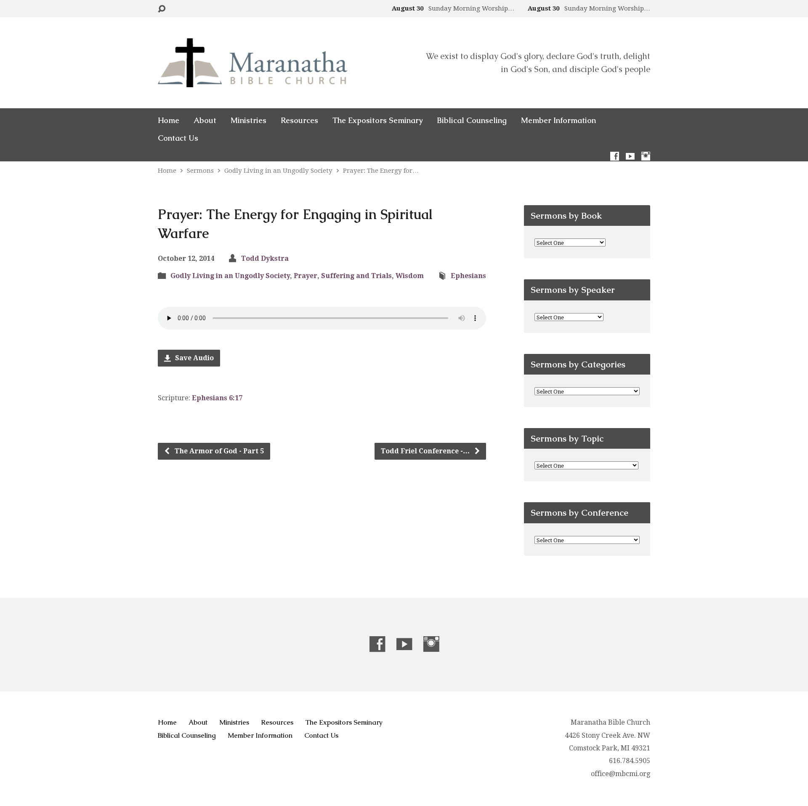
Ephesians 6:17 (217, 398)
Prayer (305, 276)
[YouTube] (630, 156)
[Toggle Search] (161, 9)
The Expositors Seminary (377, 120)
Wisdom (410, 276)
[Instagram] (645, 156)
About (205, 120)
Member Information (558, 120)
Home (168, 120)
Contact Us (178, 138)
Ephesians (468, 276)
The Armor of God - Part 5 (218, 451)
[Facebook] (614, 156)
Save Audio (193, 358)
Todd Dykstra (265, 258)
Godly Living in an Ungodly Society (278, 170)
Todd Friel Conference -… (426, 451)
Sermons (200, 170)
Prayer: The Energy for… (381, 170)
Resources (299, 120)
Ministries (248, 120)
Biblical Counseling (472, 120)
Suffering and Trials (356, 276)
